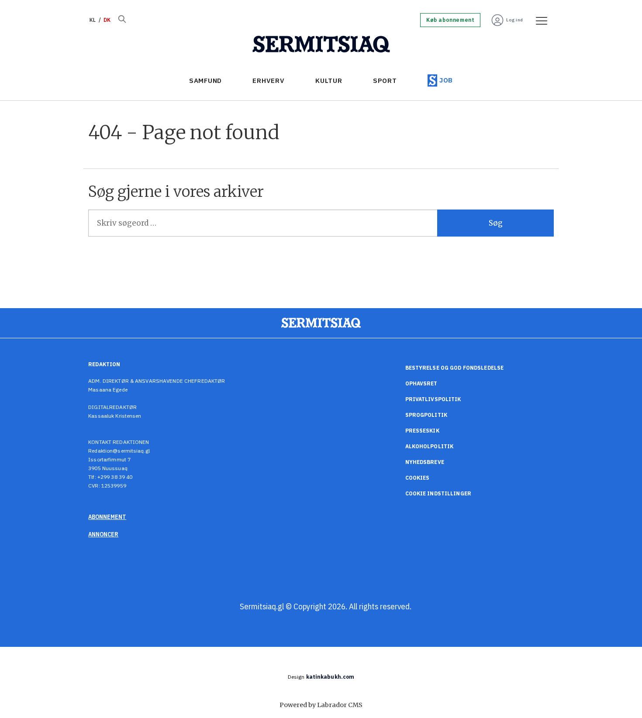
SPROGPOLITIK (426, 415)
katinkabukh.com (330, 676)
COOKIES (417, 477)
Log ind (514, 20)
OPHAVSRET (421, 383)
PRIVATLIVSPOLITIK (433, 399)
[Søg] (121, 20)
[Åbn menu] (538, 20)
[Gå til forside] (321, 44)
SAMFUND (205, 80)
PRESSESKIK (422, 430)
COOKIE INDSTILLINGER (438, 493)
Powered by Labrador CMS (321, 705)
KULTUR (328, 80)
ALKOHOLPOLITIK (429, 446)
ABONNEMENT (107, 517)
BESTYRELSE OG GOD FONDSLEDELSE (454, 367)
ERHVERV (268, 80)
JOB (446, 80)
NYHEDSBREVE (424, 462)
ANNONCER (103, 534)
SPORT (385, 80)
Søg (496, 223)
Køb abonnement (450, 20)
